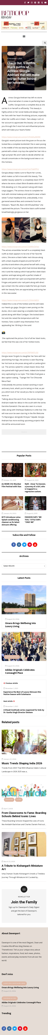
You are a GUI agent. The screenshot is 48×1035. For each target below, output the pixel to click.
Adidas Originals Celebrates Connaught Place (20, 671)
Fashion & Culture (12, 657)
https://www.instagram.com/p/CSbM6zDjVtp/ (20, 246)
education (9, 799)
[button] (24, 36)
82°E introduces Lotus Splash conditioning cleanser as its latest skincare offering (11, 521)
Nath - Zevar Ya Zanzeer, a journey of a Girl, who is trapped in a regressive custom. (35, 487)
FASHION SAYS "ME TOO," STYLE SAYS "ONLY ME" (33, 520)
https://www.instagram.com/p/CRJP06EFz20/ (20, 352)
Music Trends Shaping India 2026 (22, 763)
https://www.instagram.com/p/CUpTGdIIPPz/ (20, 169)
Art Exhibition (11, 852)
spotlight (20, 53)
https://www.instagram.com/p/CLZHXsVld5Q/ (20, 300)
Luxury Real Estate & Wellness (16, 610)
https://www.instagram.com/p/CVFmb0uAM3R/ (21, 137)
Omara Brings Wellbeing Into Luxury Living (20, 624)
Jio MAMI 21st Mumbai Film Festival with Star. (12, 485)
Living (11, 53)
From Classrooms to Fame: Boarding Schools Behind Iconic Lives (24, 814)
